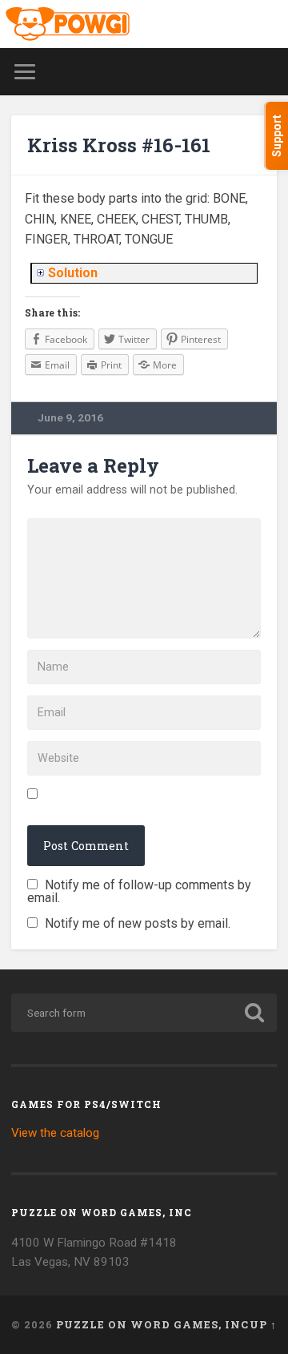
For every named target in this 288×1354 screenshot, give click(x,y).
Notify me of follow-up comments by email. (139, 891)
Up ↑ (263, 1324)
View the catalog (55, 1133)
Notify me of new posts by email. (137, 923)
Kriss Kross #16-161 (118, 145)
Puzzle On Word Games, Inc (152, 1324)
